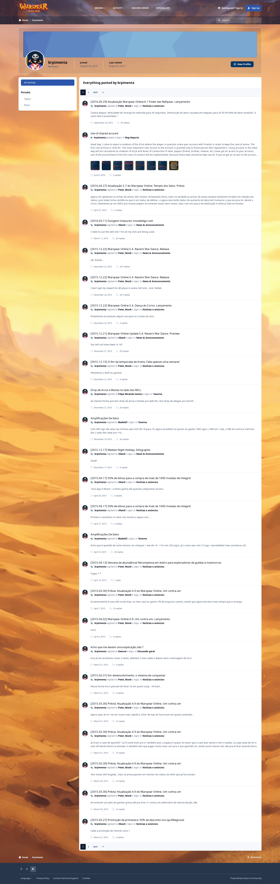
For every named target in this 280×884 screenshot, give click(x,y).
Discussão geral (146, 651)
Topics (27, 98)
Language (26, 878)
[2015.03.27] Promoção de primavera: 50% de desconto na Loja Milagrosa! (137, 820)
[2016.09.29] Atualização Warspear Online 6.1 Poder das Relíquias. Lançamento (140, 102)
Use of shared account (104, 133)
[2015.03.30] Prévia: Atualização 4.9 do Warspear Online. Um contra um (136, 591)
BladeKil (122, 422)
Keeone (122, 651)
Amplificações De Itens (105, 418)
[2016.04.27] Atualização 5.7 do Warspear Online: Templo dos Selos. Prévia (137, 186)
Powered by (246, 878)
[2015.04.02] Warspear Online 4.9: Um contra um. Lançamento (130, 619)
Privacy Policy (42, 878)
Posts (27, 105)
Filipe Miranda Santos (130, 394)
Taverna (157, 394)
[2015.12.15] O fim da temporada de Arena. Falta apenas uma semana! (135, 362)
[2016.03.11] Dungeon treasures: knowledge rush (122, 221)
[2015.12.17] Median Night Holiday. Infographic (121, 450)
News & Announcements (150, 224)
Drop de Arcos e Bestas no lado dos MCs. (116, 390)
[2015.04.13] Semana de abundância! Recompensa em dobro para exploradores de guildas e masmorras (156, 562)
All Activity (29, 82)
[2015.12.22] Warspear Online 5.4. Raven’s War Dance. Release (130, 249)
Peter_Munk (125, 105)
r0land (121, 224)
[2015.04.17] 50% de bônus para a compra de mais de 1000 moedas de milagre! (141, 478)
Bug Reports (132, 137)
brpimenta (100, 105)
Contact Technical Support (65, 878)
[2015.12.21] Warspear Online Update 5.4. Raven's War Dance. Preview (135, 333)
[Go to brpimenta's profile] (85, 103)
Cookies (86, 878)
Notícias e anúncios (153, 105)
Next (95, 92)
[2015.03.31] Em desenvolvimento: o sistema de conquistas (128, 675)
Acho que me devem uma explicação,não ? (117, 647)
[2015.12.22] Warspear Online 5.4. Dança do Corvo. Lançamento (131, 305)
